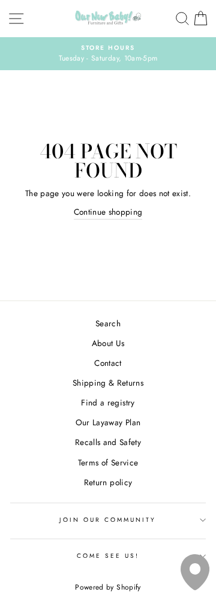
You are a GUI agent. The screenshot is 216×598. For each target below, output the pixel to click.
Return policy (108, 482)
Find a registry (107, 402)
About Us (108, 343)
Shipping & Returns (108, 383)
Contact (107, 363)
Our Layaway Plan (108, 422)
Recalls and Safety (108, 442)
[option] (108, 54)
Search (108, 323)
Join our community (107, 519)
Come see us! (108, 555)
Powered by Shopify (107, 587)
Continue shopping (108, 212)
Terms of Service (108, 462)
